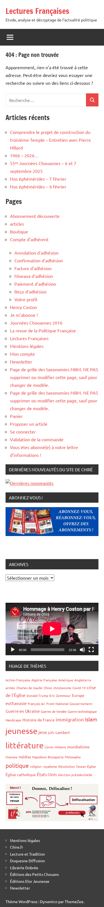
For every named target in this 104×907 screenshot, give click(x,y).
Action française (18, 680)
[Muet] (82, 649)
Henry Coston (23, 307)
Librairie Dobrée (24, 867)
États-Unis (47, 774)
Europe (78, 695)
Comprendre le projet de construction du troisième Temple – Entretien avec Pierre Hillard (50, 139)
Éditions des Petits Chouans (34, 874)
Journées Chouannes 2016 (36, 322)
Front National (57, 703)
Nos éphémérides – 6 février (38, 186)
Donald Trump (37, 695)
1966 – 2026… (24, 155)
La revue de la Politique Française (43, 330)
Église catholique (21, 774)
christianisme (62, 688)
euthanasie (16, 703)
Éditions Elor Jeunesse (29, 881)
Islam (91, 719)
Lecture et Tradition (27, 853)
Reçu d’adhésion (30, 291)
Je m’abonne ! (24, 315)
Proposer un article (28, 424)
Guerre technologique (82, 711)
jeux (43, 732)
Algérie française (44, 680)
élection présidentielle (75, 775)
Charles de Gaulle (29, 688)
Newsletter (21, 361)
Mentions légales (27, 346)
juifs (51, 732)
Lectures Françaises (37, 11)
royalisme (50, 766)
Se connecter (23, 431)
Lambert (62, 732)
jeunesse (21, 731)
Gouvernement (80, 703)
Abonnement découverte (35, 216)
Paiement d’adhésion (35, 283)
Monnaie (11, 757)
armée (10, 688)
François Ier (36, 703)
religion (36, 766)
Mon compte (22, 354)
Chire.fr (16, 846)
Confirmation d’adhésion (38, 260)
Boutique (19, 231)
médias (25, 756)
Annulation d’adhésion (36, 252)
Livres (49, 747)
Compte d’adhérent (29, 239)
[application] (52, 629)
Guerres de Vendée (54, 711)
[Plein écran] (91, 649)
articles (17, 223)
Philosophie (73, 757)
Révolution (66, 766)
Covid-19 (79, 688)
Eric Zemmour (60, 695)
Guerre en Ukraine (23, 711)
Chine (48, 688)
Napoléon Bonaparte (48, 757)
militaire (60, 747)
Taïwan (81, 766)
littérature (25, 745)
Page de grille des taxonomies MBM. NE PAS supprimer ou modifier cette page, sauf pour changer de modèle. (54, 377)
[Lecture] (13, 649)
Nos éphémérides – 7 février (38, 178)
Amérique (65, 680)
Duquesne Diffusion (27, 860)
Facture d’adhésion (33, 268)
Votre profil (25, 299)
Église (91, 766)
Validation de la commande (37, 439)
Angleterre (82, 680)
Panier (16, 416)
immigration (70, 719)
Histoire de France (38, 719)
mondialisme (78, 746)
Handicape (13, 720)
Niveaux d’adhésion (33, 276)
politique (17, 765)
